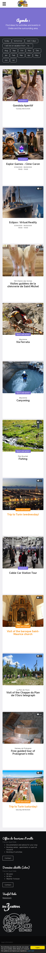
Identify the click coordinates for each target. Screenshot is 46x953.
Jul (13, 60)
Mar (21, 55)
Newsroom (7, 898)
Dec (37, 51)
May (36, 55)
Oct (21, 51)
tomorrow (18, 41)
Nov (29, 51)
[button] (4, 3)
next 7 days (31, 41)
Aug (6, 51)
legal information (7, 942)
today (7, 41)
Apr (28, 55)
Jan (6, 55)
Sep (14, 51)
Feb (13, 55)
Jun (6, 60)
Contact (8, 858)
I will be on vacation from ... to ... (18, 46)
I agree (37, 947)
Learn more (30, 951)
